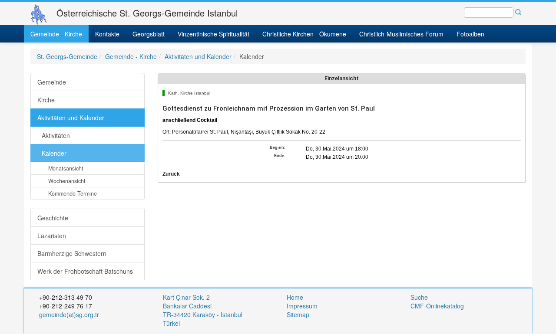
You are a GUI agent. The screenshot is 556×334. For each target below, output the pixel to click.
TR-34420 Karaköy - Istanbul (202, 314)
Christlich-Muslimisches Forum (401, 33)
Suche (419, 297)
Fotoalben (470, 33)
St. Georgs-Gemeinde (67, 56)
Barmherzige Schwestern (71, 253)
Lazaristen (51, 235)
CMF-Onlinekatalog (437, 305)
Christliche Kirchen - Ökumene (304, 33)
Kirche (46, 99)
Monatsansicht (65, 168)
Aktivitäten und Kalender (198, 56)
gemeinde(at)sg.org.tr (69, 314)
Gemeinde (51, 82)
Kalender (54, 153)
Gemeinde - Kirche (56, 33)
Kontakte (107, 33)
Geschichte (52, 217)
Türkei (172, 323)
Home (295, 297)
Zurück (171, 174)
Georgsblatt (148, 33)
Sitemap (298, 314)
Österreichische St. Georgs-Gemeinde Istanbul (147, 13)
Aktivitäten (56, 135)
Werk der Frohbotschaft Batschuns (85, 271)
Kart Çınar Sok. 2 (186, 297)
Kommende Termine (72, 193)
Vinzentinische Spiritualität (213, 33)
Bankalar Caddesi (187, 305)
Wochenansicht (67, 181)
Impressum (302, 305)
